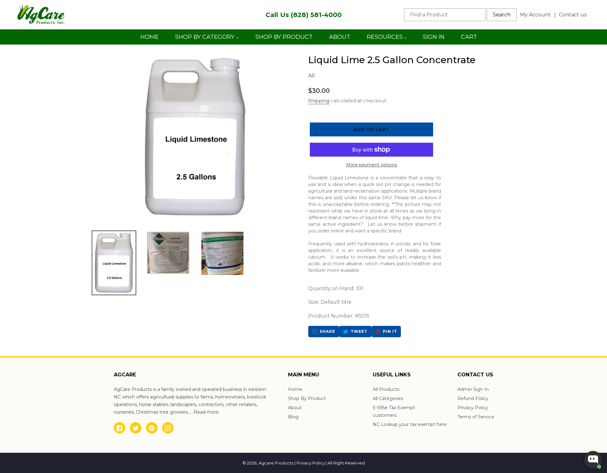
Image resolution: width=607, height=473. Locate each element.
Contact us (572, 15)
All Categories (388, 398)
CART (469, 39)
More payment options (371, 165)
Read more (206, 412)
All (311, 76)
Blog (293, 417)
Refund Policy (472, 398)
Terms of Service (475, 417)
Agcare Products (276, 462)
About (295, 407)
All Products (386, 389)
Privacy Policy (472, 407)
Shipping (318, 101)
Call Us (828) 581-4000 (304, 15)
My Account (537, 14)
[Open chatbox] (593, 460)
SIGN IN (434, 39)
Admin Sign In (473, 389)
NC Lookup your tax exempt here (410, 424)
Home (295, 389)
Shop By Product (307, 398)
